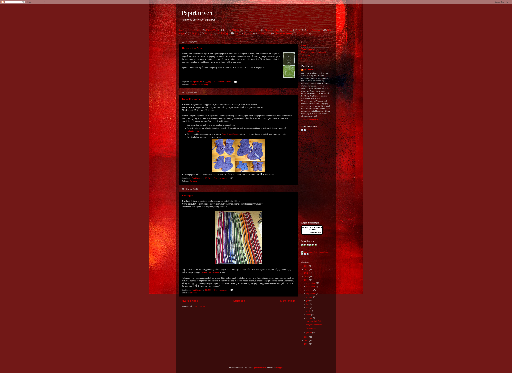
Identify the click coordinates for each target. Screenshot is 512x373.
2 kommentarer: (221, 178)
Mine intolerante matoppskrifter (314, 52)
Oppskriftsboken (308, 49)
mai (308, 308)
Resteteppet (187, 195)
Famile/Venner (213, 30)
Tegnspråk (248, 34)
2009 (306, 280)
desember (310, 283)
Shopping (208, 34)
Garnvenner (254, 30)
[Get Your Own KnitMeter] (312, 234)
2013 (306, 266)
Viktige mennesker (283, 33)
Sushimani (305, 55)
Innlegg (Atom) (199, 306)
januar (309, 333)
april (308, 311)
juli (307, 301)
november (310, 287)
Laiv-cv (304, 59)
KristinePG (309, 70)
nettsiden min (193, 131)
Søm (237, 33)
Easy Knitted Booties (230, 134)
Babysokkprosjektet (191, 99)
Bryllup (182, 30)
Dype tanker (195, 30)
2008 (306, 337)
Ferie (227, 30)
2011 (306, 273)
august (309, 297)
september (311, 294)
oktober (309, 290)
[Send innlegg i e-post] (235, 82)
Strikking (222, 33)
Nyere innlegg (190, 300)
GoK (284, 30)
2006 (306, 344)
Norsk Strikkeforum (315, 30)
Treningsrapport (264, 34)
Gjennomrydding (272, 30)
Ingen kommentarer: (223, 82)
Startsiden (239, 300)
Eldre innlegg (287, 300)
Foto (244, 30)
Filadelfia (235, 30)
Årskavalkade (302, 34)
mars (308, 315)
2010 (306, 277)
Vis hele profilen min (309, 119)
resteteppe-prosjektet (210, 272)
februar (309, 318)
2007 (306, 341)
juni (308, 304)
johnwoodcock (260, 368)
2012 (306, 270)
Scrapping (194, 33)
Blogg (303, 46)
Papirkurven (196, 12)
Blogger (279, 368)
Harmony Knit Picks (192, 48)
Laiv (299, 30)
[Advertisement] (312, 176)
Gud (291, 30)
